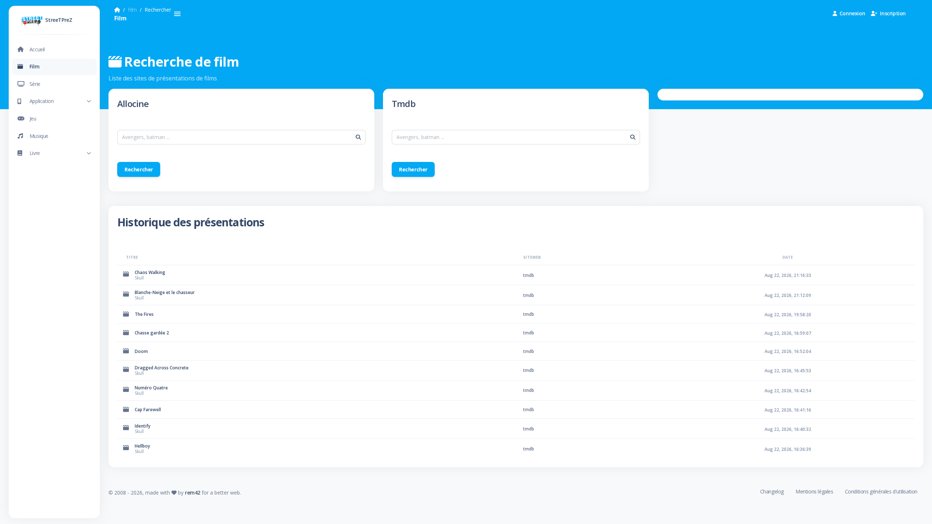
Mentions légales (814, 491)
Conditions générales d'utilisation (881, 491)
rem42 (192, 492)
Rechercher (139, 169)
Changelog (772, 491)
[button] (54, 101)
